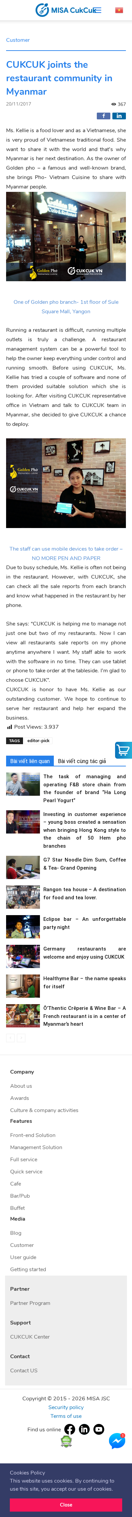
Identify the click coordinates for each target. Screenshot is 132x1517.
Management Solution (36, 1147)
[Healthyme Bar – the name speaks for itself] (23, 986)
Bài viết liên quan (30, 761)
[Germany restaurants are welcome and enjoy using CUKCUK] (23, 956)
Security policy (66, 1407)
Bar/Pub (20, 1196)
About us (21, 1086)
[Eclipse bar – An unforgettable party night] (23, 926)
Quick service (26, 1171)
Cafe (15, 1184)
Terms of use (66, 1416)
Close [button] (66, 1504)
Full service (23, 1159)
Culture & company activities (44, 1110)
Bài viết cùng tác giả (82, 761)
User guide (23, 1257)
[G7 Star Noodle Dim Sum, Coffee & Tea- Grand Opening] (23, 867)
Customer (18, 40)
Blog (15, 1233)
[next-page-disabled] (21, 1038)
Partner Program (30, 1303)
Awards (19, 1098)
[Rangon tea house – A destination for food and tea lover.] (23, 897)
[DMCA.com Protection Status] (66, 1441)
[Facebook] (103, 116)
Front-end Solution (33, 1135)
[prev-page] (10, 1038)
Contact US (24, 1370)
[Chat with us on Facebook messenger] (117, 1441)
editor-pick (38, 741)
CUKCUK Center (30, 1337)
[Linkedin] (119, 116)
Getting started (28, 1269)
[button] (115, 1489)
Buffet (17, 1208)
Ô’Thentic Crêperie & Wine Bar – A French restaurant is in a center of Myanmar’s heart (84, 1016)
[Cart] (123, 750)
